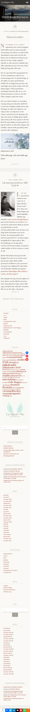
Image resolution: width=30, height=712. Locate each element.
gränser (4, 357)
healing (10, 357)
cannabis (13, 353)
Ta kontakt (6, 334)
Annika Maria (7, 469)
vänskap (5, 396)
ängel (11, 396)
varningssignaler (11, 393)
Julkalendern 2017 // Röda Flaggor (12, 327)
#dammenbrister (8, 553)
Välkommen (7, 338)
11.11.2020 (6, 313)
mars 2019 (6, 511)
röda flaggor (15, 382)
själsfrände (24, 382)
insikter (22, 359)
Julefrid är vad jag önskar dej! (11, 453)
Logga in (6, 585)
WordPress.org (7, 591)
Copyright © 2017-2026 (10, 321)
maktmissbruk (15, 376)
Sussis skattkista (8, 332)
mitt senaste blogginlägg (17, 219)
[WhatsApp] (24, 710)
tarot (14, 387)
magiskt (6, 375)
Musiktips (6, 329)
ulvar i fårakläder (16, 389)
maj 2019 (6, 509)
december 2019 (7, 505)
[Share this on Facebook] (7, 710)
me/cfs (23, 375)
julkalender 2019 (11, 367)
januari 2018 (7, 536)
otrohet (5, 382)
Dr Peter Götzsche (20, 353)
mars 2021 (6, 497)
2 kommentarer (25, 31)
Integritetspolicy (8, 325)
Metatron (4, 377)
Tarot (5, 336)
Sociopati (6, 568)
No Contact (20, 380)
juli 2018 (6, 524)
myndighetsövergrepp (13, 377)
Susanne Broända (11, 386)
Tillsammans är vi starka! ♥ (10, 570)
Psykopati (6, 564)
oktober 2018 (7, 520)
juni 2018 (6, 526)
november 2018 (8, 518)
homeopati (5, 360)
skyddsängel (6, 385)
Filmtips (6, 323)
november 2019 (8, 507)
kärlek (23, 369)
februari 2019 (7, 513)
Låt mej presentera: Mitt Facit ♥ (15, 184)
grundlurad (22, 355)
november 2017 (7, 540)
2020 (5, 558)
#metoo (5, 555)
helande (18, 357)
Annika (5, 317)
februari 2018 (7, 534)
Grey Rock (14, 355)
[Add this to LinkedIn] (14, 710)
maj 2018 (6, 528)
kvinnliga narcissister (15, 369)
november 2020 (8, 501)
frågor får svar (6, 355)
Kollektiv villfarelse (8, 448)
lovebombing (11, 371)
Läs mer (15, 164)
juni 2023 (6, 495)
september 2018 (8, 522)
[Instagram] (27, 356)
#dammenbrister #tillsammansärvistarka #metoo (12, 351)
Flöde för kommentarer (10, 589)
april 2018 (6, 530)
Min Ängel (13, 274)
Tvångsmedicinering (7, 389)
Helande (6, 560)
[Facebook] (27, 352)
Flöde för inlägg (8, 587)
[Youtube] (27, 359)
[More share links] (28, 710)
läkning (19, 371)
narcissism (9, 379)
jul (18, 362)
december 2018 (7, 515)
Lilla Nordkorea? (8, 446)
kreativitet (6, 369)
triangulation (20, 387)
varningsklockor (11, 391)
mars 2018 (6, 532)
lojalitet (4, 371)
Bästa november (15, 36)
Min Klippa (13, 271)
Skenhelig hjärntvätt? (9, 455)
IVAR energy (9, 362)
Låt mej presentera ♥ (14, 372)
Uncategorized (7, 572)
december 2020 (8, 499)
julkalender (9, 365)
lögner (19, 373)
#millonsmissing (6, 353)
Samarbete (6, 566)
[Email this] (17, 710)
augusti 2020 (7, 503)
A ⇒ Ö (5, 315)
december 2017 (7, 538)
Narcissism (6, 562)
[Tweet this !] (10, 710)
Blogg (5, 319)
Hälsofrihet (13, 360)
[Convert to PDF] (21, 710)
